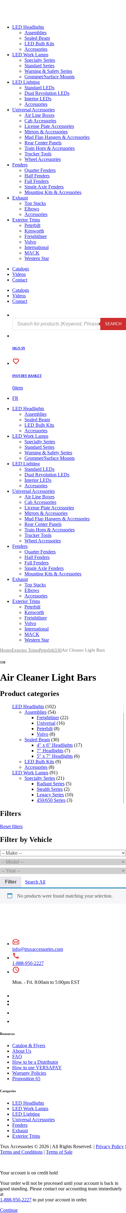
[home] (24, 16)
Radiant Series (51, 783)
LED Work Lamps (30, 54)
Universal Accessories (33, 109)
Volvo (30, 241)
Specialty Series (39, 60)
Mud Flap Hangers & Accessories (57, 137)
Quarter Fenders (40, 170)
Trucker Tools (37, 153)
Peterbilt (32, 225)
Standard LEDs (39, 87)
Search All (35, 881)
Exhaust (20, 197)
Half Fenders (37, 175)
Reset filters (11, 826)
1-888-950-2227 (28, 963)
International (36, 247)
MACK (31, 252)
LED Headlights (28, 27)
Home (6, 650)
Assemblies (35, 32)
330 (58, 650)
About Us (21, 1051)
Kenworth (34, 230)
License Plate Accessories (49, 126)
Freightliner (35, 236)
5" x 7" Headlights (55, 756)
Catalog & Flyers (28, 1045)
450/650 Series (51, 800)
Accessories (35, 49)
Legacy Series (50, 794)
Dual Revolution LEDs (46, 93)
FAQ (17, 1056)
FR (15, 398)
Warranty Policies (29, 1073)
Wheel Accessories (42, 159)
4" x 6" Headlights (55, 745)
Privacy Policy (110, 1146)
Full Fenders (36, 181)
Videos (19, 274)
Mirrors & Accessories (46, 131)
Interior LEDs (37, 98)
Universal (46, 723)
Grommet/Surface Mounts (49, 76)
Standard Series (39, 65)
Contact (19, 279)
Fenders (20, 164)
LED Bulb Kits (39, 43)
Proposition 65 (26, 1078)
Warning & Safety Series (48, 71)
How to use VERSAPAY (37, 1067)
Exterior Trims (26, 219)
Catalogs (20, 268)
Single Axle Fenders (44, 186)
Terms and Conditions (21, 1152)
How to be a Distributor (35, 1062)
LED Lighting (26, 82)
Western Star (36, 258)
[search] (16, 315)
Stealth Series (50, 789)
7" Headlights (50, 750)
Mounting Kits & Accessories (52, 192)
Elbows (31, 208)
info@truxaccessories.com (37, 949)
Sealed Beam (37, 38)
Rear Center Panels (42, 142)
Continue (9, 1210)
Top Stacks (35, 203)
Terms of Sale (59, 1152)
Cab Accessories (40, 120)
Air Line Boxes (39, 115)
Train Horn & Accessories (49, 148)
